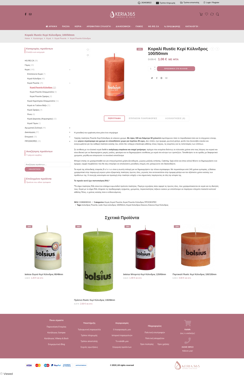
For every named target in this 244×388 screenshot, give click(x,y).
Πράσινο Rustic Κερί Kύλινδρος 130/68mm (94, 300)
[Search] (217, 14)
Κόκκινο (144, 205)
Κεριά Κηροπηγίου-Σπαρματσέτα (42, 101)
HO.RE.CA (31, 61)
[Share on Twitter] (152, 78)
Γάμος (29, 65)
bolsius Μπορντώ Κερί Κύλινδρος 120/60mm (144, 274)
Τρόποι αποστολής (89, 341)
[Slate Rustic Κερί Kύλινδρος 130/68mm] (212, 49)
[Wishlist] (88, 50)
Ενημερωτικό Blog (56, 344)
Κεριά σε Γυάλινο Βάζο (38, 105)
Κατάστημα (38, 38)
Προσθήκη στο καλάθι (176, 69)
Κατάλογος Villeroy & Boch (56, 338)
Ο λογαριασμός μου (122, 329)
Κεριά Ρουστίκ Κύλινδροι (80, 38)
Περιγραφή (114, 118)
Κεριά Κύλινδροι (133, 205)
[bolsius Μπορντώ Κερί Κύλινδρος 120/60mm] (146, 247)
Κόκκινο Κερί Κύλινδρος (158, 205)
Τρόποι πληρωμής (89, 335)
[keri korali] (114, 77)
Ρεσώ (30, 114)
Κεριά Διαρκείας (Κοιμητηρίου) (41, 119)
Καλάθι (188, 329)
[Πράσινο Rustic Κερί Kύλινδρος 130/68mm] (97, 260)
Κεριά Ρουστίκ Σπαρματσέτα (43, 92)
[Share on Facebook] (156, 78)
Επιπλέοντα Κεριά (36, 74)
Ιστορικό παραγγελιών (122, 335)
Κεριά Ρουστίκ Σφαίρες (40, 96)
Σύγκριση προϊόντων (122, 347)
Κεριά (48, 38)
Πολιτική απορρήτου (154, 338)
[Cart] (201, 14)
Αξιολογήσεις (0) (175, 118)
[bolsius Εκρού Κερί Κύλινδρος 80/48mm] (48, 247)
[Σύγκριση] (88, 55)
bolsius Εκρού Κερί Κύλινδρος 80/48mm (44, 274)
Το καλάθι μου (122, 341)
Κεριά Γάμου (33, 123)
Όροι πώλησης (147, 344)
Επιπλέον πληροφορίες (143, 118)
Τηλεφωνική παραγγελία (89, 329)
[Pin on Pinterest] (161, 78)
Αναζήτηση (35, 169)
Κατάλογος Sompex (56, 332)
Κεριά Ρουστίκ (60, 38)
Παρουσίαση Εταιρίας (56, 327)
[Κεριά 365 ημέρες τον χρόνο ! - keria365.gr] (122, 14)
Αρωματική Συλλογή (35, 128)
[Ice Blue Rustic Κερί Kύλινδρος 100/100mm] (217, 49)
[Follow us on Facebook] (25, 14)
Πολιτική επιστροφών (155, 332)
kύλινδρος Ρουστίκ (90, 205)
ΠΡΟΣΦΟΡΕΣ (150, 202)
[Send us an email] (30, 14)
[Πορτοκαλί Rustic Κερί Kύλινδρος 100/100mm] (196, 247)
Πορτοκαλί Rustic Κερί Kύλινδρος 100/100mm (194, 274)
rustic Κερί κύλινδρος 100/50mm (112, 205)
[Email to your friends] (166, 78)
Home (27, 38)
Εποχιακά (30, 137)
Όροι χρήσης (163, 344)
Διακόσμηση (31, 132)
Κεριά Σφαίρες (34, 110)
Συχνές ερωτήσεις (89, 347)
